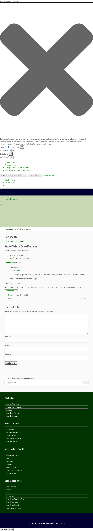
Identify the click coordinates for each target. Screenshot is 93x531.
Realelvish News (12, 502)
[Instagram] (53, 193)
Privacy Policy (10, 183)
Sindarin (17, 270)
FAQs (8, 458)
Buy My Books (11, 442)
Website (8, 354)
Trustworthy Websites (14, 407)
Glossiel (83, 298)
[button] (46, 70)
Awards (9, 410)
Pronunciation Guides (13, 262)
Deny (10, 175)
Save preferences (35, 175)
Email (7, 345)
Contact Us (10, 429)
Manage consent (7, 529)
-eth (11, 258)
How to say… (11, 496)
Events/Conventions (13, 432)
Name (8, 337)
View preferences (20, 175)
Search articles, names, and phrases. (19, 378)
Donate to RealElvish (13, 439)
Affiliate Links (11, 435)
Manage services (11, 165)
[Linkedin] (44, 193)
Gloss (9, 298)
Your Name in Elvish (13, 508)
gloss (12, 255)
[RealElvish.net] (11, 199)
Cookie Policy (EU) (12, 473)
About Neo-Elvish (12, 455)
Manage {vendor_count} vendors (17, 168)
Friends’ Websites (12, 404)
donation (10, 290)
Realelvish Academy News (15, 499)
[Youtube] (48, 193)
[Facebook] (40, 193)
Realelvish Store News (14, 505)
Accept (3, 175)
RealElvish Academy (13, 413)
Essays (8, 490)
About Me (9, 464)
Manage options (11, 162)
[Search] (85, 382)
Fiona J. (22, 241)
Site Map (9, 461)
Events (8, 493)
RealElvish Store (12, 416)
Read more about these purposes (17, 170)
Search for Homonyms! (13, 283)
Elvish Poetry (11, 487)
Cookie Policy (10, 180)
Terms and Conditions (14, 470)
